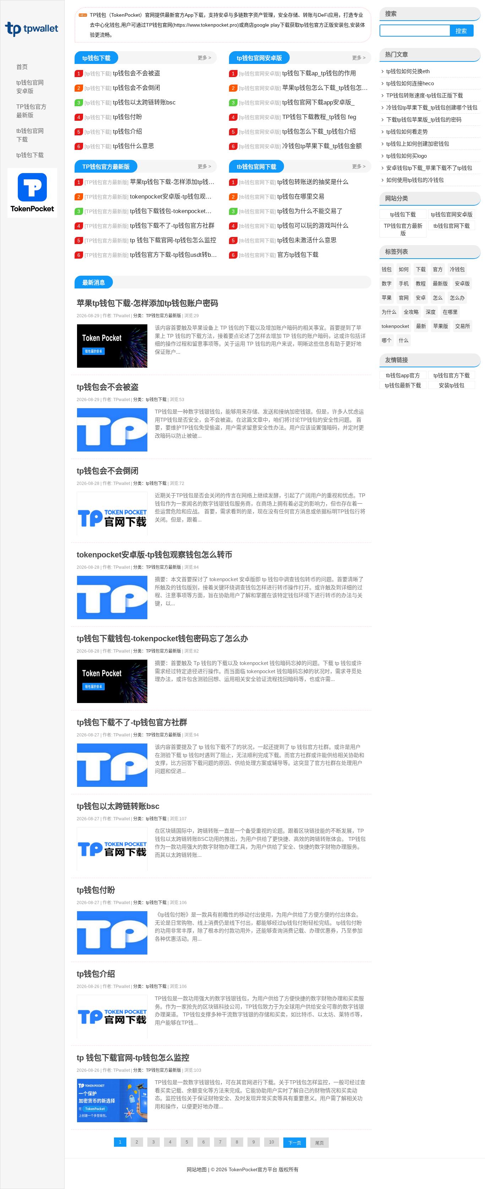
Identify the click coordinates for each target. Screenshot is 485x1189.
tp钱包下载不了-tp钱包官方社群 (145, 225)
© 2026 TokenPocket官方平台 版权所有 (255, 1169)
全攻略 (411, 312)
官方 (438, 269)
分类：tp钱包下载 (150, 399)
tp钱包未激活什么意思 (284, 240)
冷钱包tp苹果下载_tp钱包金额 (297, 146)
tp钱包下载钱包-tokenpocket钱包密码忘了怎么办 (147, 211)
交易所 (462, 326)
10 (271, 1142)
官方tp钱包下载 (275, 255)
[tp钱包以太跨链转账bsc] (112, 849)
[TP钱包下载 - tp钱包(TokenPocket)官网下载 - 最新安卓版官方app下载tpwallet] (32, 29)
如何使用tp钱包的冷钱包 (415, 180)
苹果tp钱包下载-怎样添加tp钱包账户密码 (147, 182)
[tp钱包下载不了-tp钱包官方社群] (112, 765)
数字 (387, 283)
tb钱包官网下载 (30, 135)
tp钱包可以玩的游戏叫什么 (290, 225)
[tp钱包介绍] (112, 1017)
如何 (404, 269)
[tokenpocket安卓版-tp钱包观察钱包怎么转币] (112, 597)
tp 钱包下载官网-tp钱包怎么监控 (146, 240)
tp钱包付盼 (109, 117)
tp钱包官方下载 (452, 375)
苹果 (387, 298)
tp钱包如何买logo (406, 156)
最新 (421, 326)
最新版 (440, 283)
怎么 (438, 298)
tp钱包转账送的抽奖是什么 (290, 182)
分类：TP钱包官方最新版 (157, 315)
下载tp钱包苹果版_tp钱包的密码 (424, 120)
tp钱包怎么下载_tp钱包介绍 (294, 131)
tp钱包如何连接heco (410, 83)
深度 (431, 312)
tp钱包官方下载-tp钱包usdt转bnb (147, 255)
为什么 (389, 312)
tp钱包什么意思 (115, 146)
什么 (404, 340)
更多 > (204, 57)
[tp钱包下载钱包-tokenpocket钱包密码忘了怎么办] (112, 681)
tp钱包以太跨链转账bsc (126, 102)
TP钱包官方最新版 (31, 111)
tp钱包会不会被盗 (118, 73)
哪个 (387, 340)
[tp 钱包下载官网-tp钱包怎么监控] (112, 1101)
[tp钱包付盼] (112, 933)
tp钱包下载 (30, 155)
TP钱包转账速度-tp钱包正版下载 (424, 95)
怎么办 (457, 298)
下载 (421, 269)
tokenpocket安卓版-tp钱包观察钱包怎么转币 (147, 196)
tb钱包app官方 (403, 375)
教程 (421, 283)
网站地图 (197, 1169)
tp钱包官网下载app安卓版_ (293, 102)
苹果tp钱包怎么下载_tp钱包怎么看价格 (301, 88)
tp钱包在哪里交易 (278, 196)
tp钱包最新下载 (403, 385)
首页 (22, 67)
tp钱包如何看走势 (407, 132)
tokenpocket (395, 326)
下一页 (294, 1143)
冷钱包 (457, 269)
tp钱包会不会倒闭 (118, 88)
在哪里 (450, 312)
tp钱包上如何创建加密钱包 (417, 144)
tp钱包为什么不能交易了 (287, 211)
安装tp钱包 (451, 385)
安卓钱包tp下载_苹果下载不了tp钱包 (429, 168)
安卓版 (462, 283)
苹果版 (440, 326)
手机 (404, 283)
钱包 (387, 269)
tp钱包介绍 (109, 131)
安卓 (421, 298)
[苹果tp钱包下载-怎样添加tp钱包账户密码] (112, 346)
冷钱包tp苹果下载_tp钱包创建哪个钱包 (432, 107)
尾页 (319, 1143)
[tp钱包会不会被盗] (112, 430)
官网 (404, 298)
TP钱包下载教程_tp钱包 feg (294, 117)
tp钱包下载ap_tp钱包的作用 (294, 73)
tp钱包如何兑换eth (408, 71)
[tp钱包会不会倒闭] (112, 518)
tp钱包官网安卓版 (30, 87)
